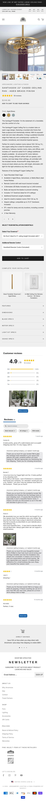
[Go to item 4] (26, 77)
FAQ (3, 691)
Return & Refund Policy (10, 730)
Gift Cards (5, 719)
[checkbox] (36, 431)
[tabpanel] (23, 522)
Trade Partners (7, 698)
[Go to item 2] (12, 77)
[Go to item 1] (5, 77)
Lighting (5, 712)
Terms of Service (8, 737)
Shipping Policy (7, 734)
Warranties (6, 741)
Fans (3, 709)
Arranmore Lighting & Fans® (15, 84)
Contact (5, 694)
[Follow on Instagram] (9, 775)
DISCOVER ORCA (23, 4)
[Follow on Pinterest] (15, 775)
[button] (23, 369)
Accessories (6, 716)
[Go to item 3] (19, 77)
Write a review (23, 411)
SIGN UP (39, 675)
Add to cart (23, 258)
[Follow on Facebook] (3, 775)
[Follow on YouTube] (21, 775)
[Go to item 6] (39, 77)
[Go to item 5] (33, 77)
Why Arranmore (7, 687)
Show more (23, 616)
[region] (23, 636)
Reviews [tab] (9, 419)
